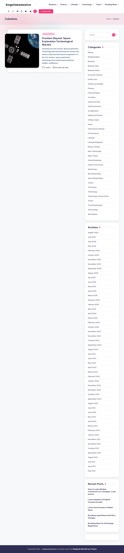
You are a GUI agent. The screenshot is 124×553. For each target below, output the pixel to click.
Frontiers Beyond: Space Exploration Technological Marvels (57, 41)
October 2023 (93, 340)
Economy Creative (95, 75)
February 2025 (94, 300)
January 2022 (93, 435)
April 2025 (92, 291)
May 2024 (92, 309)
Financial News (94, 93)
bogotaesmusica (18, 4)
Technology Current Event (98, 196)
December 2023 (94, 331)
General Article (48, 34)
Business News (94, 70)
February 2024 (94, 322)
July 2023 (92, 354)
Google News (93, 111)
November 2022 (94, 390)
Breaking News (94, 57)
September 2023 (94, 345)
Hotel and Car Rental (96, 129)
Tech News (92, 187)
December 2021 (94, 439)
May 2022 (92, 417)
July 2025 (92, 277)
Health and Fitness (95, 115)
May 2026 (92, 246)
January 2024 (93, 327)
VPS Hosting (93, 210)
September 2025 (94, 268)
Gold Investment (94, 106)
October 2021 (93, 448)
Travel (90, 201)
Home (90, 124)
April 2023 (92, 367)
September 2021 (94, 453)
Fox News (92, 97)
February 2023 (94, 376)
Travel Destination (95, 205)
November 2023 (94, 336)
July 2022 (92, 408)
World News (92, 214)
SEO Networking (94, 174)
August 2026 (93, 233)
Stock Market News (95, 178)
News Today (93, 156)
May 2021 (92, 471)
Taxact (90, 183)
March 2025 (93, 295)
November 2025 (94, 264)
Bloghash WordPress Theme (85, 549)
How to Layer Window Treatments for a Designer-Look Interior (102, 491)
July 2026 (92, 237)
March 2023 (93, 372)
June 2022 (92, 412)
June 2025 (92, 282)
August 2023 (93, 349)
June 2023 (92, 358)
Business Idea (93, 66)
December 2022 (94, 385)
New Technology (94, 151)
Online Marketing (94, 160)
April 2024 (92, 313)
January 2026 (93, 255)
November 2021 (94, 444)
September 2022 (94, 399)
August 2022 (93, 403)
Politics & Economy (95, 165)
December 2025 (94, 259)
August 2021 (93, 457)
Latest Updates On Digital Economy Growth (99, 500)
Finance (91, 88)
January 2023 (93, 381)
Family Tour (92, 79)
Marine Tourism (94, 147)
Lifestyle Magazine (95, 142)
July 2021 (91, 462)
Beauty (90, 52)
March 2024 (93, 318)
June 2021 (92, 466)
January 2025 (93, 304)
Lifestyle (91, 138)
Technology (92, 192)
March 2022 (93, 426)
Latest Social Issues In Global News (100, 508)
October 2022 (93, 394)
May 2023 (92, 363)
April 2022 (92, 421)
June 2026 (92, 241)
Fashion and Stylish (95, 84)
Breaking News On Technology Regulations (101, 524)
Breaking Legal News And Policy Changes (101, 516)
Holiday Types (93, 120)
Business (91, 61)
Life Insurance (93, 133)
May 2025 (92, 286)
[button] (46, 11)
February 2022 (94, 430)
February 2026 (94, 250)
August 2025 (93, 273)
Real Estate (92, 169)
